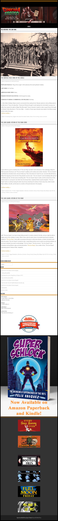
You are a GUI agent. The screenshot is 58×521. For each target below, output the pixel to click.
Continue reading (6, 113)
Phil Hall (17, 81)
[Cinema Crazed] (29, 22)
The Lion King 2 (31, 245)
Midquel (47, 190)
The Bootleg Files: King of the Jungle (12, 78)
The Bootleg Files (8, 116)
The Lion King (36, 116)
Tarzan (31, 116)
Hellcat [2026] (4, 287)
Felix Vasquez (17, 125)
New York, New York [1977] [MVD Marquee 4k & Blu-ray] (12, 282)
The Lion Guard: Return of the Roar (12, 198)
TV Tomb (13, 190)
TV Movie (7, 192)
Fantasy (41, 190)
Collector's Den (8, 190)
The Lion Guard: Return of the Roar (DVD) (14, 122)
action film (21, 116)
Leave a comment (43, 116)
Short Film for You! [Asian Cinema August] (9, 270)
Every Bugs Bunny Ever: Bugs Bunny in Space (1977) (12, 275)
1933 (17, 116)
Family (38, 190)
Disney (35, 190)
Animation (31, 190)
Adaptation (21, 190)
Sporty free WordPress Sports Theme (24, 518)
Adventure (26, 190)
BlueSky (8, 300)
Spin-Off (51, 190)
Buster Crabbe (26, 116)
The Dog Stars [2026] (5, 273)
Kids (44, 190)
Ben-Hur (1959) (4, 290)
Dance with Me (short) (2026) (7, 277)
